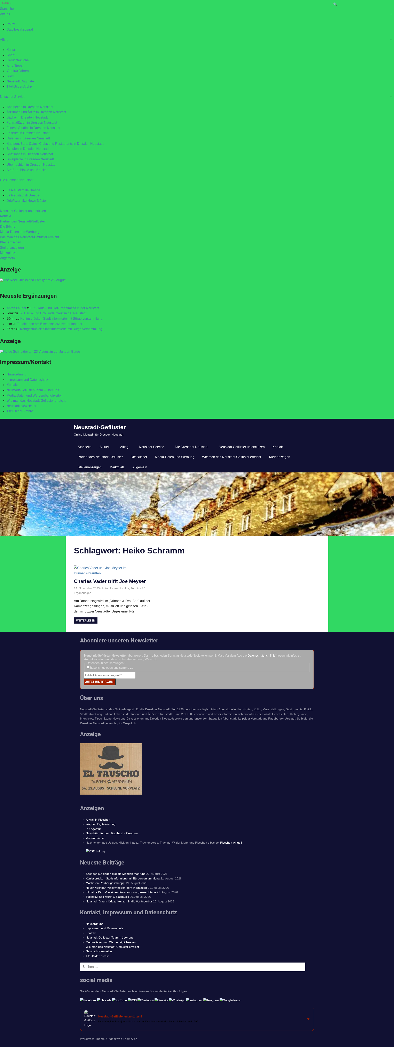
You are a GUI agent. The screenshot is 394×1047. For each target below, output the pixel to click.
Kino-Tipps (14, 65)
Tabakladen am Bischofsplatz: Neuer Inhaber (49, 324)
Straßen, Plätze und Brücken (27, 170)
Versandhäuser (95, 838)
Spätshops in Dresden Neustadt (30, 154)
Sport (10, 55)
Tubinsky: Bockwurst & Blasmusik (107, 896)
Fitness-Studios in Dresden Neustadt (33, 128)
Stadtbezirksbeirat (20, 29)
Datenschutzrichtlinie (261, 655)
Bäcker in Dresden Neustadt (27, 117)
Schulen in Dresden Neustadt (28, 149)
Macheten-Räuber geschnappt (105, 883)
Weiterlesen (85, 620)
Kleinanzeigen (10, 242)
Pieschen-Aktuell (231, 842)
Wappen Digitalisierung (101, 824)
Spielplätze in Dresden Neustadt (30, 159)
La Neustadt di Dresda (23, 195)
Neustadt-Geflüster (100, 427)
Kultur (11, 49)
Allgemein (7, 258)
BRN (10, 76)
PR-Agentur (93, 828)
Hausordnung (16, 374)
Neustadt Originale (20, 81)
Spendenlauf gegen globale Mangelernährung (115, 873)
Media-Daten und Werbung (19, 232)
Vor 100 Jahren (18, 71)
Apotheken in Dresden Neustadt (30, 107)
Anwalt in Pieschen (98, 819)
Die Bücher (8, 226)
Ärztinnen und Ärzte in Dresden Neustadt (36, 112)
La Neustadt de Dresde (23, 190)
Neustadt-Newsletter (21, 406)
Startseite (7, 8)
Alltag (4, 39)
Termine (136, 588)
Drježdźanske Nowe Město (26, 200)
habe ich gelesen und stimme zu (111, 667)
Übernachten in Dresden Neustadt (31, 164)
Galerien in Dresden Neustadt (28, 138)
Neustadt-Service (12, 96)
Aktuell (5, 14)
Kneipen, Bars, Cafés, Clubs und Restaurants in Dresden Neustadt (55, 143)
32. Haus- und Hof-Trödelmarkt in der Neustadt (65, 308)
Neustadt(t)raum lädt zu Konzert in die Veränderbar (119, 901)
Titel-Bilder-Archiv (20, 86)
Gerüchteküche (18, 60)
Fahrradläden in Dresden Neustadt (32, 122)
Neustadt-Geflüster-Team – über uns (33, 390)
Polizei (12, 24)
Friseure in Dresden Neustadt (28, 133)
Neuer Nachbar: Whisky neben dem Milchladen (116, 887)
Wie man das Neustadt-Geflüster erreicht (29, 237)
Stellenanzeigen (12, 247)
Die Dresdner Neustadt (16, 180)
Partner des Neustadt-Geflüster (22, 221)
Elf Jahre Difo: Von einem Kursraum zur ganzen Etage (121, 892)
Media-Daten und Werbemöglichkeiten (35, 395)
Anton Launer (16, 308)
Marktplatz (7, 252)
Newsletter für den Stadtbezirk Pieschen (112, 833)
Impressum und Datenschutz (27, 379)
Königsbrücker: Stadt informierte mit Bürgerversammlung (61, 318)
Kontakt (5, 216)
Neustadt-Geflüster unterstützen (23, 211)
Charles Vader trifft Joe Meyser (110, 581)
